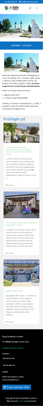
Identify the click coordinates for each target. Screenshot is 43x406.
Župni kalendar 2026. (18, 387)
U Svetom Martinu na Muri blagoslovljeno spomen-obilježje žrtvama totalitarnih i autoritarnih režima (21, 155)
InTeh (20, 401)
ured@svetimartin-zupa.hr (12, 348)
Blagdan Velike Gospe (21, 292)
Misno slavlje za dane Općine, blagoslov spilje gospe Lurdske (21, 223)
